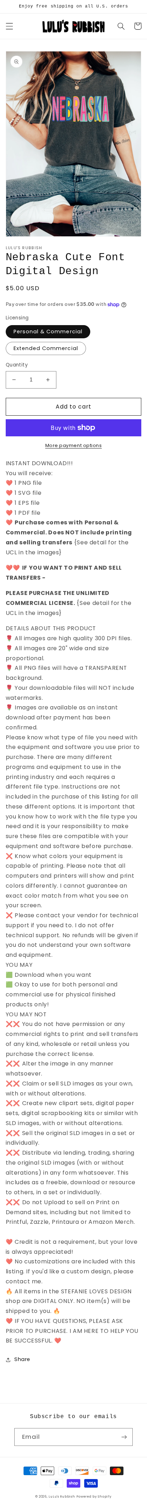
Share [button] (22, 1359)
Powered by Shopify (93, 1496)
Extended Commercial (46, 348)
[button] (9, 26)
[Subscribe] (124, 1437)
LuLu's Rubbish (62, 1496)
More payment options (73, 445)
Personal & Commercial (48, 331)
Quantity (17, 364)
